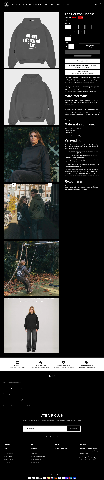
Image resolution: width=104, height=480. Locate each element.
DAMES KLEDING (32, 4)
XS (67, 27)
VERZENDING (34, 448)
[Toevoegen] (76, 46)
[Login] (96, 4)
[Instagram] (50, 436)
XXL (75, 32)
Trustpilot (93, 65)
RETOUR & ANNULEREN (37, 459)
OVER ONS (34, 453)
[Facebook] (46, 436)
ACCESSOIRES (44, 4)
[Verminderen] (66, 46)
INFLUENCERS (35, 462)
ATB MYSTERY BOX (56, 4)
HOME (13, 4)
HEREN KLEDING (20, 4)
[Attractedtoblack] (6, 6)
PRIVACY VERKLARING (61, 448)
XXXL (81, 32)
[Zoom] (57, 15)
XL (67, 32)
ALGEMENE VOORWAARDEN (63, 451)
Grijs (68, 38)
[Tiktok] (54, 436)
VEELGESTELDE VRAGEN (38, 456)
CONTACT (33, 451)
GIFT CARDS (66, 4)
